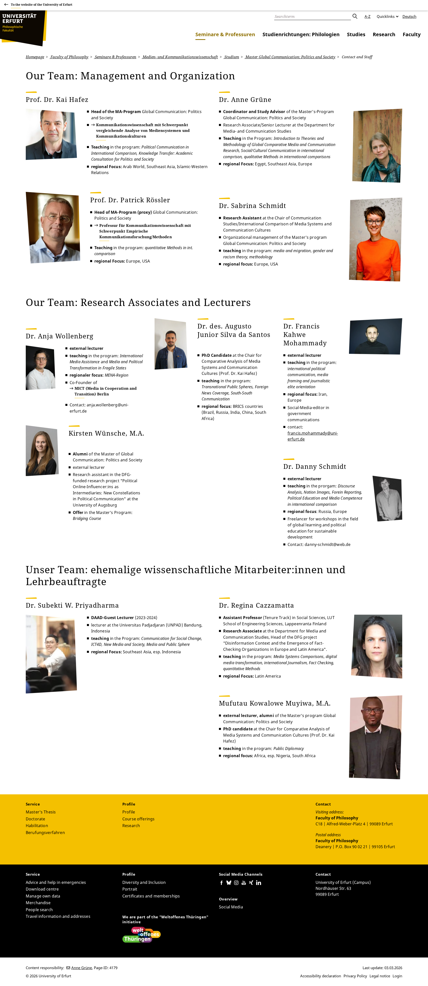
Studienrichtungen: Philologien (301, 34)
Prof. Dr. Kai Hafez (57, 99)
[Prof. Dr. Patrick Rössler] (53, 228)
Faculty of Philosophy (69, 56)
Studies (356, 34)
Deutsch (409, 16)
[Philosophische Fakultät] (23, 28)
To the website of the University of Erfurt (41, 4)
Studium (231, 56)
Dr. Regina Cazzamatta (256, 605)
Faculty (412, 34)
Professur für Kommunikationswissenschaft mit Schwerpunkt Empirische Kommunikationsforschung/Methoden (145, 231)
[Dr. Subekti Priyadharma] (51, 654)
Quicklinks (386, 16)
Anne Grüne (81, 967)
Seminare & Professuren (225, 34)
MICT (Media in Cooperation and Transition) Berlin (106, 391)
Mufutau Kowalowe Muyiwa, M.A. (275, 703)
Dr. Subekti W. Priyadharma (72, 605)
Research (384, 34)
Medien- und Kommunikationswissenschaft (180, 56)
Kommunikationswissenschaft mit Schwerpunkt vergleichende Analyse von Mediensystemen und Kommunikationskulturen (143, 130)
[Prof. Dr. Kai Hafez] (51, 134)
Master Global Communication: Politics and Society (289, 56)
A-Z (368, 16)
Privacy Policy (355, 975)
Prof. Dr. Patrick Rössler (131, 199)
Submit (354, 16)
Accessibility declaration (320, 975)
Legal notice (380, 975)
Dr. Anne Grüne (245, 99)
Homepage (35, 56)
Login (397, 975)
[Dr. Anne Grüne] (376, 146)
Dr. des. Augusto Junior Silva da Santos (233, 330)
